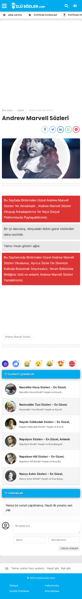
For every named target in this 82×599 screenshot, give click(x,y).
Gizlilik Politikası (19, 591)
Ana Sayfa (15, 15)
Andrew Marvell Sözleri (17, 336)
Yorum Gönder (69, 548)
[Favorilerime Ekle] (5, 364)
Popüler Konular (45, 15)
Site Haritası (52, 591)
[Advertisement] (41, 65)
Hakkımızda (52, 585)
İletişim (14, 585)
